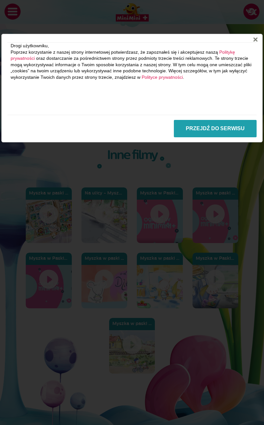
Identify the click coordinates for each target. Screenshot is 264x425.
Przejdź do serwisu (215, 128)
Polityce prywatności (162, 77)
